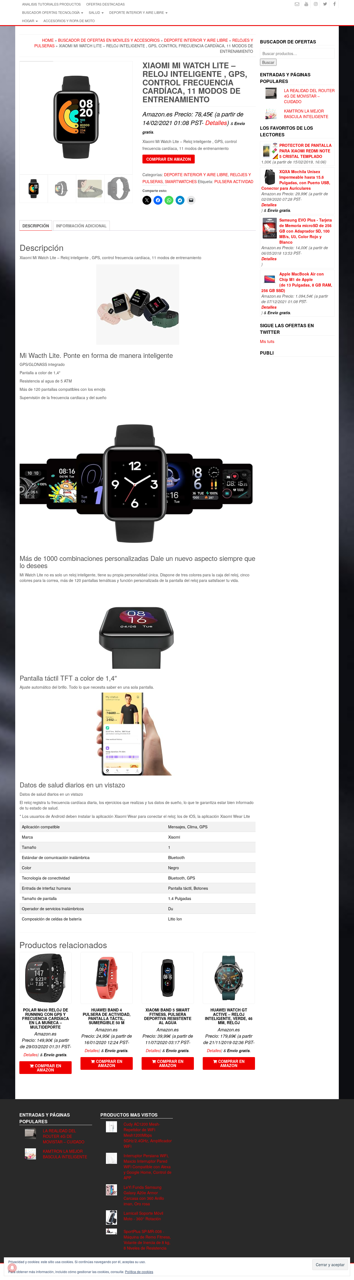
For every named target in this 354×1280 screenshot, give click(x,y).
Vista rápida (69, 960)
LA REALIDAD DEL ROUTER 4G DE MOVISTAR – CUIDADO (309, 96)
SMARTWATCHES (181, 181)
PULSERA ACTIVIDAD (233, 181)
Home (48, 40)
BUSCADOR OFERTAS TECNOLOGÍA (51, 12)
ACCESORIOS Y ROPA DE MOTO (69, 20)
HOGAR (28, 20)
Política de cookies (139, 1271)
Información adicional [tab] (81, 225)
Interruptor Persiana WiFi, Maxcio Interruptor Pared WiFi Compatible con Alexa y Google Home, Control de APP (147, 1166)
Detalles (216, 122)
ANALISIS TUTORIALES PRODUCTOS (51, 4)
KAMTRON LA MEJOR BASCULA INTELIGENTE (306, 113)
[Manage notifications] (12, 1267)
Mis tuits (267, 341)
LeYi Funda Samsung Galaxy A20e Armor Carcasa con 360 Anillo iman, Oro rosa (144, 1195)
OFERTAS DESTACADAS (105, 4)
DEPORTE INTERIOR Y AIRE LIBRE (137, 12)
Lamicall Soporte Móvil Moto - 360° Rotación (143, 1215)
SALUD (95, 12)
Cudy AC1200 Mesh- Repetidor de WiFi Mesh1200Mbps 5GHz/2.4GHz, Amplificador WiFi (148, 1135)
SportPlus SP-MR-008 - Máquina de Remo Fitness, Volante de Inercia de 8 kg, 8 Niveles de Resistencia (147, 1240)
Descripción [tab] (35, 225)
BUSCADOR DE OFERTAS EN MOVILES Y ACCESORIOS (109, 40)
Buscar (268, 62)
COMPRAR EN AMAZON (168, 159)
